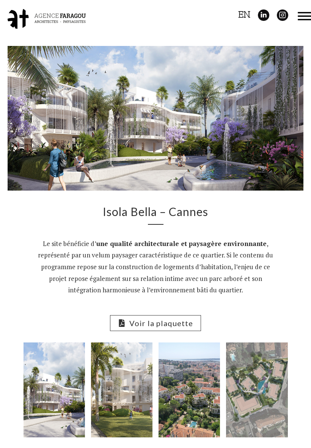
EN (244, 14)
